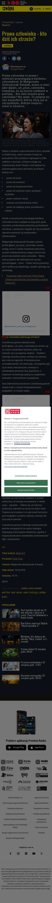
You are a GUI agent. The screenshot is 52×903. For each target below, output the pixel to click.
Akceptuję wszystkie (26, 490)
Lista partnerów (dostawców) (15, 467)
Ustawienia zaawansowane (26, 475)
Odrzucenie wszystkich (26, 483)
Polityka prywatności (22, 443)
